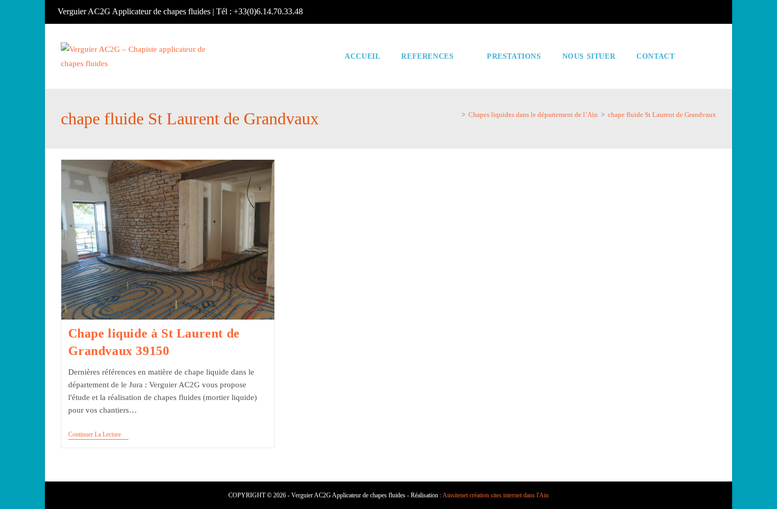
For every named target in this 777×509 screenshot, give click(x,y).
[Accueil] (455, 115)
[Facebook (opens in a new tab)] (716, 11)
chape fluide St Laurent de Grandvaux (662, 115)
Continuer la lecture (98, 435)
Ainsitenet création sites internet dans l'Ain (495, 495)
